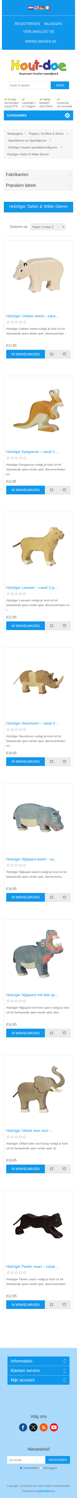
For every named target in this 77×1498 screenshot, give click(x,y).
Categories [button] (17, 115)
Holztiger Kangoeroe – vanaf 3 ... (32, 452)
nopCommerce (46, 1491)
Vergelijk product (51, 354)
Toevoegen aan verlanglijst (64, 354)
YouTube (54, 1427)
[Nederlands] (30, 7)
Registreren (27, 24)
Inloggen (53, 24)
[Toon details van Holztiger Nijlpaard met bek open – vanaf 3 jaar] (38, 954)
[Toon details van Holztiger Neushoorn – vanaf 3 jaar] (38, 682)
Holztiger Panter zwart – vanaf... (32, 1267)
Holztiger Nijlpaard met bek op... (32, 995)
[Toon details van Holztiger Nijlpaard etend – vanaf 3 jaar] (38, 818)
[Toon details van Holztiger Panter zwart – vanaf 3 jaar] (38, 1225)
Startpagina (15, 133)
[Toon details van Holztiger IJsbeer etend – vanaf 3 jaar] (38, 275)
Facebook (23, 1427)
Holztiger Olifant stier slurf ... (29, 1131)
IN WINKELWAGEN (26, 354)
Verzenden (58, 1460)
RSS (44, 1427)
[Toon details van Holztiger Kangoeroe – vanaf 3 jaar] (38, 410)
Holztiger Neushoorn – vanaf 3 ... (32, 723)
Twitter (33, 1427)
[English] (35, 7)
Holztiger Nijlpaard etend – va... (31, 859)
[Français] (46, 7)
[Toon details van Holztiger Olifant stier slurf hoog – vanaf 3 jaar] (38, 1089)
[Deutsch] (41, 7)
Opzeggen (50, 1468)
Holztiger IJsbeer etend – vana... (32, 316)
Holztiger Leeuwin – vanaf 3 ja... (32, 588)
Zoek (60, 85)
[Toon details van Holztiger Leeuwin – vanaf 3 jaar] (38, 546)
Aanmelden (31, 1468)
